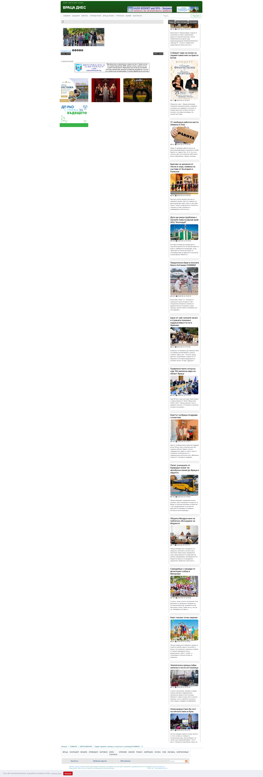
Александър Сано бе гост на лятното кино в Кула (183, 685)
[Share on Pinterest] (80, 50)
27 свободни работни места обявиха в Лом (184, 98)
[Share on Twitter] (82, 50)
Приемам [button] (68, 773)
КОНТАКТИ (137, 16)
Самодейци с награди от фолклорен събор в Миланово (182, 546)
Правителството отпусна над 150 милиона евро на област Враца (183, 346)
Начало (65, 2)
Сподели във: (66, 51)
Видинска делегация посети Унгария (180, 728)
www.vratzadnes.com (76, 766)
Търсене (196, 16)
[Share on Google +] (75, 50)
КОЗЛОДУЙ (74, 752)
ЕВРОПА (84, 16)
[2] (158, 53)
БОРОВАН (104, 752)
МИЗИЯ (132, 752)
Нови (171, 22)
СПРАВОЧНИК (95, 16)
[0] (66, 53)
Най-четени (181, 22)
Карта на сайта (72, 2)
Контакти (81, 2)
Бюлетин (74, 761)
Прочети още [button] (56, 773)
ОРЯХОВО (123, 752)
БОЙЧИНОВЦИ (183, 752)
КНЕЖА (158, 752)
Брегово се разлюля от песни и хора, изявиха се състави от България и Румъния (182, 143)
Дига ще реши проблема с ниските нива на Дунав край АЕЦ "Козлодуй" (184, 195)
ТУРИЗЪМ (120, 16)
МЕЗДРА (83, 752)
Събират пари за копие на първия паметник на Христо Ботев (184, 30)
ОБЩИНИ (76, 16)
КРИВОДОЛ (93, 752)
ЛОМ (164, 752)
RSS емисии (125, 761)
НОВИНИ (66, 16)
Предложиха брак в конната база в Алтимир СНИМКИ (184, 239)
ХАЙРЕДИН (148, 752)
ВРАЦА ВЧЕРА (108, 16)
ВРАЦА (65, 752)
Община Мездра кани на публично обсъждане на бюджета (182, 496)
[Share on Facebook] (73, 50)
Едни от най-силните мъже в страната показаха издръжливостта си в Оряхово (184, 297)
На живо (193, 22)
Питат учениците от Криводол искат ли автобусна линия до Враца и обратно (184, 444)
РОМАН (139, 752)
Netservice (164, 768)
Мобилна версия (100, 761)
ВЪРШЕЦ (171, 752)
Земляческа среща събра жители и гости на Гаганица (184, 641)
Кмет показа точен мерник (184, 593)
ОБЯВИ (128, 16)
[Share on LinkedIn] (78, 50)
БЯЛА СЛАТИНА (113, 753)
